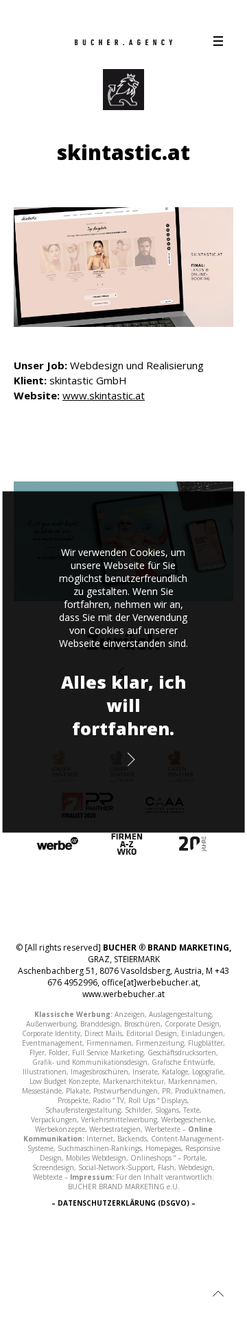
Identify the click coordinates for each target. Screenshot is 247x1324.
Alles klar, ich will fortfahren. (123, 705)
